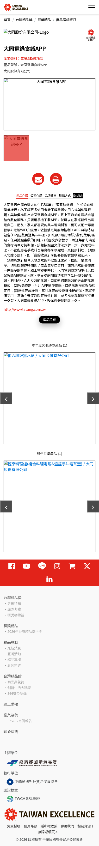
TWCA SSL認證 (27, 799)
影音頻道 (14, 665)
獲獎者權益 (15, 615)
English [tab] (78, 195)
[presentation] (6, 398)
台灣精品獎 (24, 19)
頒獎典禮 (14, 609)
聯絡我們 (67, 826)
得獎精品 (44, 19)
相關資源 (84, 826)
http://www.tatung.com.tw (25, 309)
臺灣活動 (14, 654)
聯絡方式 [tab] (65, 195)
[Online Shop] (71, 566)
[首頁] (16, 7)
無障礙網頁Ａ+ (49, 832)
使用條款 (30, 826)
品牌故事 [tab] (50, 195)
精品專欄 (14, 659)
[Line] (42, 566)
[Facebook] (11, 566)
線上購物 (11, 704)
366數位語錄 (17, 693)
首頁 (7, 19)
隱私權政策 (49, 826)
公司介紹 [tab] (36, 195)
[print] (56, 179)
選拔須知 (14, 603)
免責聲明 (13, 826)
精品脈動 (11, 642)
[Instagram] (57, 566)
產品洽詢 (49, 319)
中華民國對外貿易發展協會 (36, 781)
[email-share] (38, 179)
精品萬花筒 (15, 682)
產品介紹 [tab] (22, 195)
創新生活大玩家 (19, 687)
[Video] (26, 566)
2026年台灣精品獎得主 (24, 631)
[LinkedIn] (49, 579)
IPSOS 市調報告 (19, 721)
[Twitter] (87, 566)
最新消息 (14, 648)
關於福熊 (11, 731)
